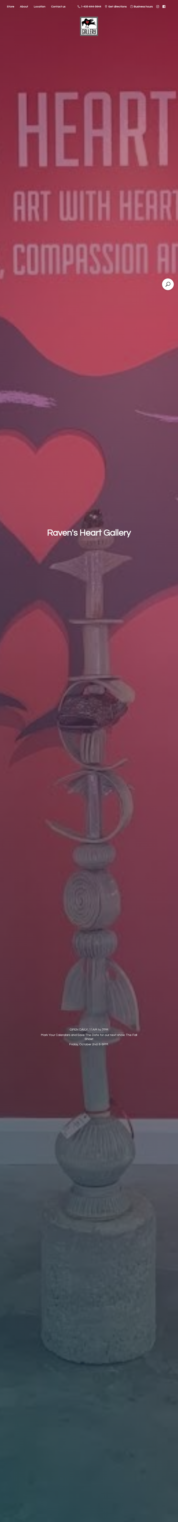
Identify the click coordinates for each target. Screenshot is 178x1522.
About (24, 6)
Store (10, 6)
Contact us (58, 6)
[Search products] (168, 284)
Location (39, 6)
